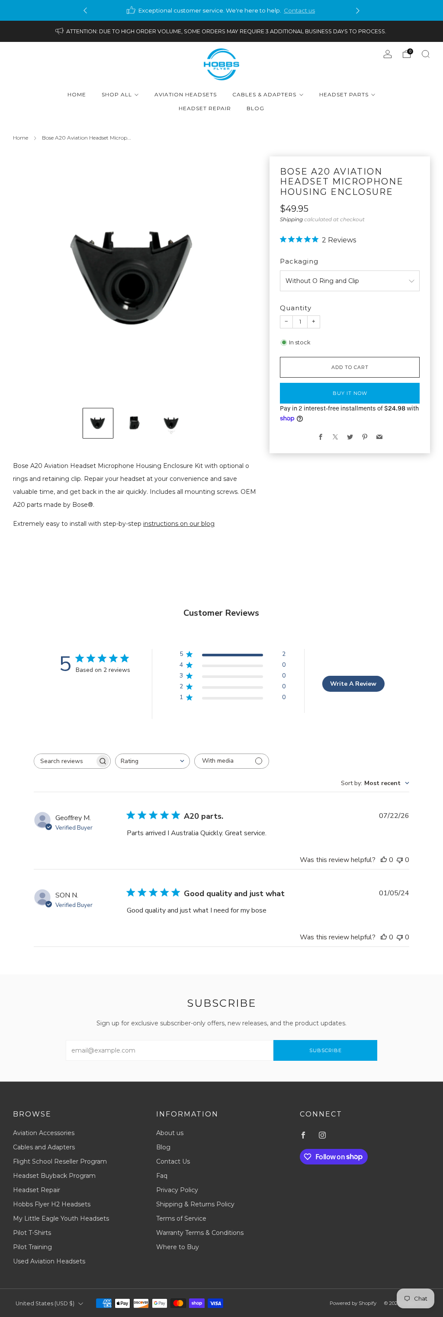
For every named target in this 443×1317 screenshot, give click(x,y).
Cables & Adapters (264, 94)
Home (76, 94)
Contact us (299, 10)
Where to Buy (177, 1247)
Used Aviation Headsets (49, 1261)
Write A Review (353, 684)
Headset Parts (344, 94)
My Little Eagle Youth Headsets (61, 1218)
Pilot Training (32, 1247)
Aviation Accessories (43, 1133)
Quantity (295, 308)
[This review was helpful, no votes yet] (384, 860)
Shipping (291, 219)
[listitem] (221, 10)
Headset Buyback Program (54, 1176)
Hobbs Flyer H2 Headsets (51, 1204)
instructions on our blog (179, 524)
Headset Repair (205, 108)
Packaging (299, 261)
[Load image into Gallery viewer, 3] (171, 423)
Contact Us (173, 1161)
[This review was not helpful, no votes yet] (400, 860)
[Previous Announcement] (85, 10)
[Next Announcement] (357, 10)
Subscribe (325, 1050)
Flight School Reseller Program (60, 1161)
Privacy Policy (177, 1190)
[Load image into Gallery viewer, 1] (98, 423)
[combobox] (152, 761)
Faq (161, 1176)
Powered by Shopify (353, 1303)
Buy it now (350, 393)
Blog (255, 108)
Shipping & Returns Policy (195, 1204)
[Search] (425, 54)
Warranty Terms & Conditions (200, 1233)
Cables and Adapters (44, 1147)
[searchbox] (64, 761)
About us (169, 1133)
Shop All (117, 94)
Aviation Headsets (185, 94)
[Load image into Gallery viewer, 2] (134, 423)
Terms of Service (181, 1218)
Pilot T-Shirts (32, 1233)
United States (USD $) (45, 1303)
